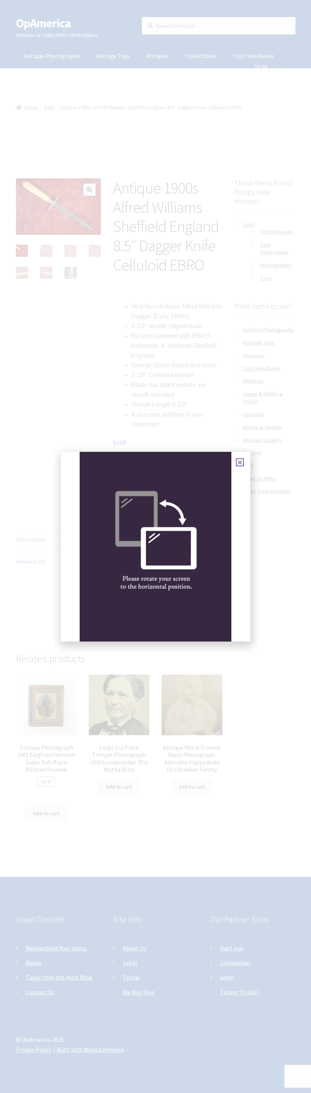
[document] (155, 546)
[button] (240, 462)
